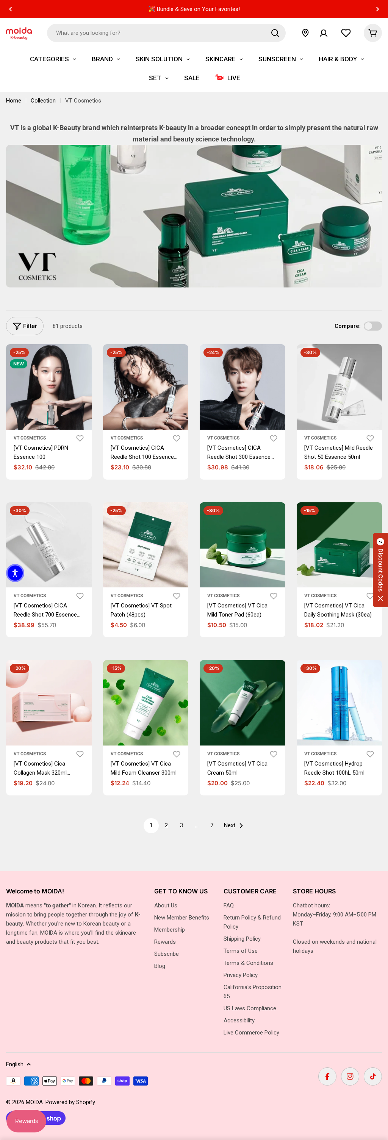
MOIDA (34, 1102)
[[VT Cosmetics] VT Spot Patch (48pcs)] (146, 545)
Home (13, 100)
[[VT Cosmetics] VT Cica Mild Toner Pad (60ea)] (242, 545)
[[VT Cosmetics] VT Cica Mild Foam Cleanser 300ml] (146, 703)
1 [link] (151, 825)
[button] (10, 9)
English (14, 1064)
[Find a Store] (305, 32)
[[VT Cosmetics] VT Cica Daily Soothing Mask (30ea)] (339, 545)
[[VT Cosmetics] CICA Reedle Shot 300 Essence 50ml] (242, 387)
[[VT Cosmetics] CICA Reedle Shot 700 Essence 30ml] (49, 545)
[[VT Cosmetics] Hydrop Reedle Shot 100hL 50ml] (339, 703)
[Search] (275, 32)
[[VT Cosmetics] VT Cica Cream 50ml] (242, 703)
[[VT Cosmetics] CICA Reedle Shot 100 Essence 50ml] (146, 387)
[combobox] (166, 33)
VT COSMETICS (30, 595)
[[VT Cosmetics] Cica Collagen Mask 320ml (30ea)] (49, 703)
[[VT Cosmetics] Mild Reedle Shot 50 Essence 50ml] (339, 387)
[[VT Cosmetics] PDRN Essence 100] (49, 387)
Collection (43, 100)
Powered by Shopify (70, 1102)
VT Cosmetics (30, 438)
